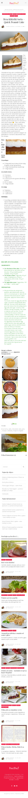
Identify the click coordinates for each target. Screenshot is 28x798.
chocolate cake (16, 429)
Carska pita (5, 494)
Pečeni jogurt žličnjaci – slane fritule (12, 485)
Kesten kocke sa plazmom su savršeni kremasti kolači (12, 505)
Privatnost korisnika (9, 778)
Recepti (7, 9)
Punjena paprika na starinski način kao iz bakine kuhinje (12, 528)
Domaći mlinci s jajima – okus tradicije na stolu (13, 516)
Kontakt (11, 779)
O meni (17, 779)
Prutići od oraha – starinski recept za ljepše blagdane (14, 672)
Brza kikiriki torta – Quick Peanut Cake (14, 11)
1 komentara (10, 608)
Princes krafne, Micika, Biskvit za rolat (12, 748)
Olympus (10, 352)
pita (23, 429)
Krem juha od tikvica (7, 482)
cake (10, 429)
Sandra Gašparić (6, 504)
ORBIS (22, 793)
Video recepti (21, 667)
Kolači (11, 9)
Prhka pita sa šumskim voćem (11, 710)
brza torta (4, 429)
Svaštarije (8, 559)
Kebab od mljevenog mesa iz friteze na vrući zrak (13, 478)
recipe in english (18, 431)
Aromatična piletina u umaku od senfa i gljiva (12, 634)
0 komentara (10, 572)
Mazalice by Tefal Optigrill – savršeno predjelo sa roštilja (12, 489)
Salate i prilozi (20, 595)
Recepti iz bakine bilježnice (12, 744)
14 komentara (10, 721)
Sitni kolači (13, 667)
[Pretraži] (23, 467)
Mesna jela (4, 595)
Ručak (14, 595)
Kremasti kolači (21, 14)
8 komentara (10, 682)
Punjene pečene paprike (9, 598)
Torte (16, 15)
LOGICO (12, 793)
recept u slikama (7, 431)
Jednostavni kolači (18, 9)
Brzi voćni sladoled (7, 562)
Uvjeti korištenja (18, 776)
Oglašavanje (19, 778)
